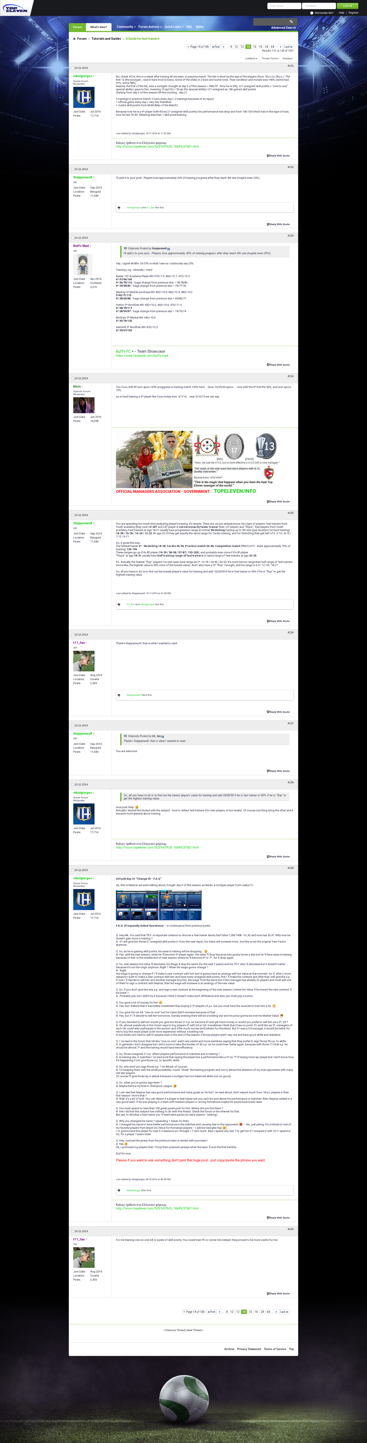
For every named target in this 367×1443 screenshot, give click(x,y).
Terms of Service (275, 1349)
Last (287, 46)
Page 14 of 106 (200, 46)
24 (266, 46)
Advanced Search (283, 27)
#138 (291, 782)
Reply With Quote (280, 155)
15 (254, 46)
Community (125, 26)
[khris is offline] (84, 405)
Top (291, 1349)
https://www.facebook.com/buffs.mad (142, 355)
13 (242, 46)
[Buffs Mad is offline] (82, 264)
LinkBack (250, 58)
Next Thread (194, 1330)
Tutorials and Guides (106, 38)
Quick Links (173, 26)
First (217, 46)
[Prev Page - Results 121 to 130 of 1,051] (223, 46)
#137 (291, 723)
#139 (291, 868)
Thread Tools (269, 58)
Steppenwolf (134, 695)
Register (354, 13)
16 (260, 46)
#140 (291, 1229)
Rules (200, 26)
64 (272, 46)
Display (287, 58)
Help (341, 13)
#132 (291, 167)
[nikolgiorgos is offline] (84, 97)
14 (248, 46)
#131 (291, 65)
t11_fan (150, 207)
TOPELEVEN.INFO (235, 491)
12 (236, 46)
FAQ (189, 26)
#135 (291, 513)
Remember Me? (324, 12)
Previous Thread (175, 1330)
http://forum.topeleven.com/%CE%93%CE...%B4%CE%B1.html (157, 146)
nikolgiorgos (134, 207)
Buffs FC (123, 351)
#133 (291, 235)
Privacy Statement (249, 1349)
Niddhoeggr (133, 1190)
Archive (229, 1349)
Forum (77, 27)
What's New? (98, 27)
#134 (291, 376)
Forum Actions (148, 26)
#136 (291, 632)
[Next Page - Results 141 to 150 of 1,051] (280, 46)
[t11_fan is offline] (84, 661)
